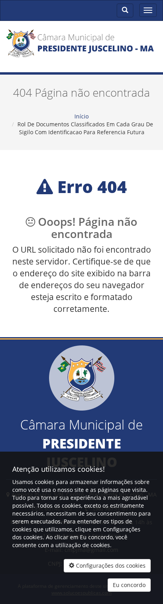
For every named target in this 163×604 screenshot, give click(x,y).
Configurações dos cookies (110, 565)
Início (81, 116)
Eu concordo (129, 585)
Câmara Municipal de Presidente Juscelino (81, 48)
